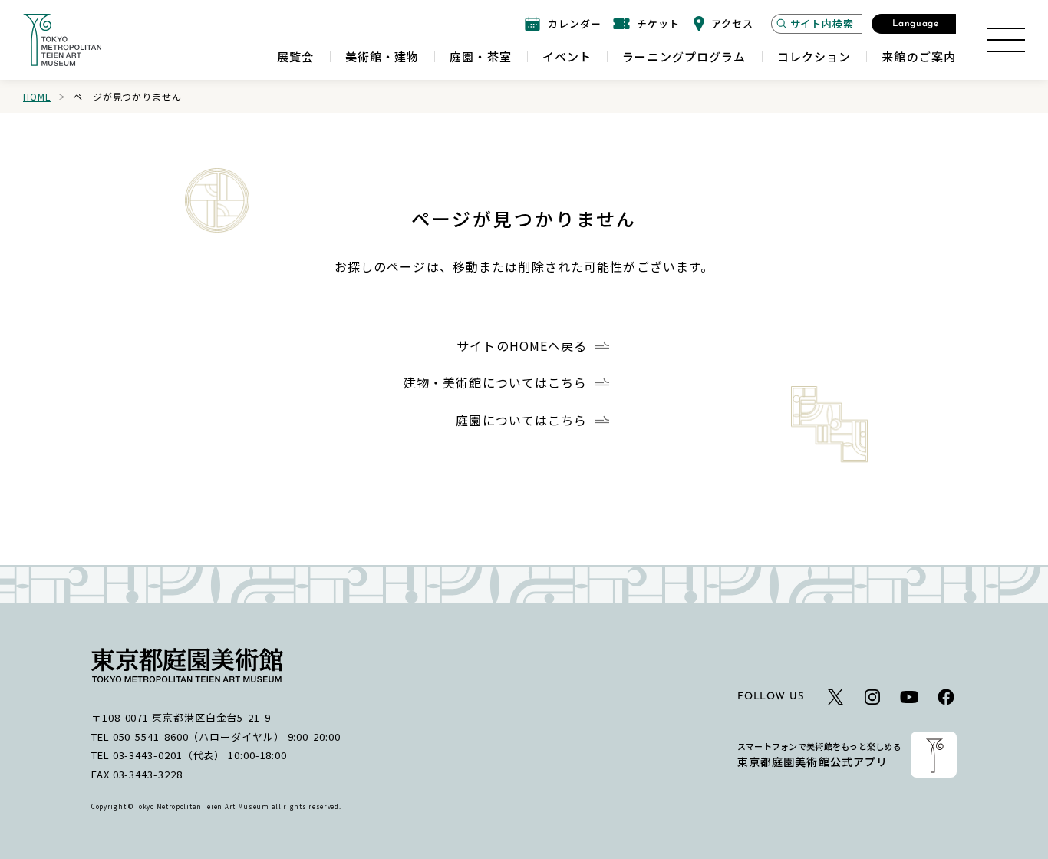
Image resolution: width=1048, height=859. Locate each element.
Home (37, 96)
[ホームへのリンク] (62, 40)
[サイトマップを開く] (1006, 40)
